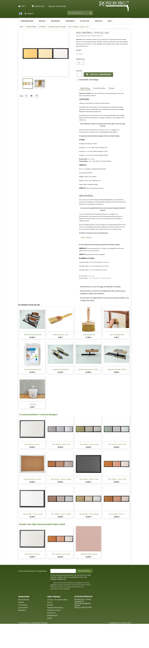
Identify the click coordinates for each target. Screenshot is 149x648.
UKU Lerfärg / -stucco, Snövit (33, 514)
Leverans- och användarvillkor (57, 600)
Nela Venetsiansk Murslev (33, 335)
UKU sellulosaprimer (117, 335)
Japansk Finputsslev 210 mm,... (89, 369)
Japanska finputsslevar (61, 369)
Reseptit (21, 602)
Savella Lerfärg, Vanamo (89, 554)
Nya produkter (23, 608)
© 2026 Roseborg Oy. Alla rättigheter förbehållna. (33, 623)
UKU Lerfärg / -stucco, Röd (117, 479)
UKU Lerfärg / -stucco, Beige (89, 514)
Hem (23, 6)
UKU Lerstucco (86, 237)
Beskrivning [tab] (85, 88)
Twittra (31, 96)
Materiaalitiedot (23, 600)
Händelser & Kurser (54, 610)
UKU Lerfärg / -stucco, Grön (89, 444)
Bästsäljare (22, 610)
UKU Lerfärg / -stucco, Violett (61, 514)
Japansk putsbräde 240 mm (117, 369)
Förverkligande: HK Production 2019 (120, 623)
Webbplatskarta (52, 615)
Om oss (49, 602)
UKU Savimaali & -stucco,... (33, 479)
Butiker (49, 618)
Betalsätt (50, 605)
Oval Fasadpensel (89, 335)
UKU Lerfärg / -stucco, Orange (61, 479)
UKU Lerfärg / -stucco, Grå (61, 444)
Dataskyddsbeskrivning (55, 608)
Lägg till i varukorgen (98, 74)
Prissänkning (22, 605)
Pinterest (37, 96)
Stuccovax (32, 404)
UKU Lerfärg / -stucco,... (33, 444)
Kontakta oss (51, 613)
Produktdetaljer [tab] (99, 88)
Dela (26, 96)
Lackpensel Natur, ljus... (61, 335)
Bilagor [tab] (111, 88)
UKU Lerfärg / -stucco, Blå (117, 444)
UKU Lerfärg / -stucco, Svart (88, 479)
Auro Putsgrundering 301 (32, 369)
